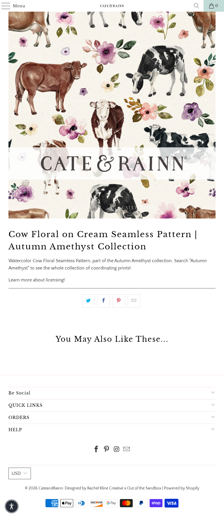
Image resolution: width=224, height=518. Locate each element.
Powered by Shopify (181, 488)
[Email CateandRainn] (127, 450)
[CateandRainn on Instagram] (117, 450)
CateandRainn (50, 488)
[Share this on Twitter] (88, 301)
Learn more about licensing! (36, 280)
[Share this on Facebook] (103, 301)
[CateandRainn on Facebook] (96, 450)
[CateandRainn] (112, 6)
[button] (12, 506)
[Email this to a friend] (134, 301)
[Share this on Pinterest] (119, 301)
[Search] (196, 6)
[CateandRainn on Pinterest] (106, 450)
